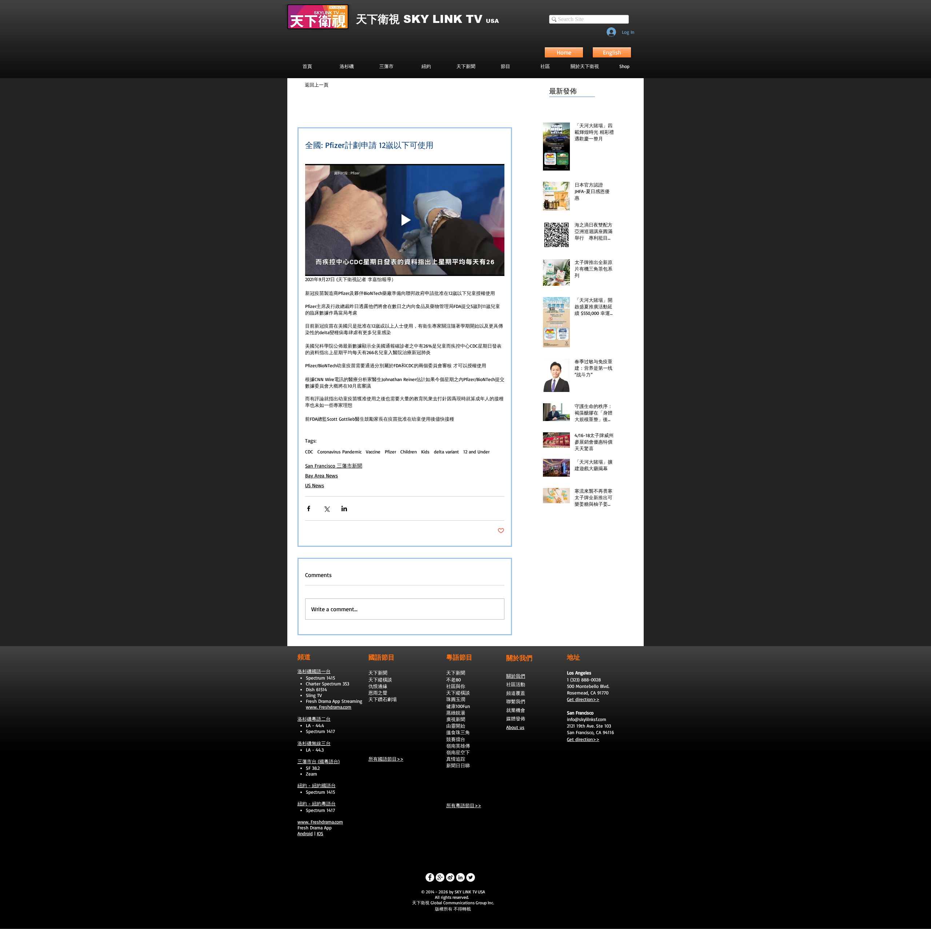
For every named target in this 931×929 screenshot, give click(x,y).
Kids (425, 452)
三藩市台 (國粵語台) (318, 761)
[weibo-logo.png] (450, 877)
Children (408, 452)
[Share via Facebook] (308, 508)
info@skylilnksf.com (586, 719)
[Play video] (404, 220)
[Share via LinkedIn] (344, 508)
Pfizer (390, 452)
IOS (320, 833)
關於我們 (515, 676)
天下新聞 (377, 673)
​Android (305, 833)
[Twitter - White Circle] (470, 877)
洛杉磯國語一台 (314, 671)
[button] (505, 66)
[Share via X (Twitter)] (326, 508)
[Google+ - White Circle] (440, 877)
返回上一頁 (316, 85)
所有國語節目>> (385, 759)
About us (515, 727)
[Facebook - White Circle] (429, 877)
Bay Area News (321, 475)
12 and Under (476, 452)
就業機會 (515, 710)
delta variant (446, 452)
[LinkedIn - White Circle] (460, 877)
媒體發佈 (515, 718)
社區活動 (515, 684)
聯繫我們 (515, 701)
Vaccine (373, 452)
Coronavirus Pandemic (339, 452)
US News (314, 485)
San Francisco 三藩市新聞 (333, 466)
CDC (309, 452)
